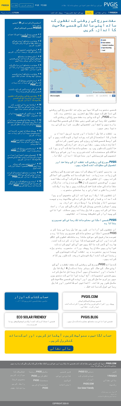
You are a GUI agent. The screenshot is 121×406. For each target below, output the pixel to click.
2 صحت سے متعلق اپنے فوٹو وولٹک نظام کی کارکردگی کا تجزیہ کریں (26, 43)
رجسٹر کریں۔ (26, 5)
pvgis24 (5, 5)
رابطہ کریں (18, 383)
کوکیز (67, 380)
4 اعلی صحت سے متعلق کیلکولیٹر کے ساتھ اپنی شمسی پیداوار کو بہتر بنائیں (25, 58)
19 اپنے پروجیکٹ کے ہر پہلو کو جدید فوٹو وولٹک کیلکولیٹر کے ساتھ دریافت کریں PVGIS (24, 183)
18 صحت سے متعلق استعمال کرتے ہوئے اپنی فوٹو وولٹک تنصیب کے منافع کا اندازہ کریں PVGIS (24, 174)
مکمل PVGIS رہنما (38, 371)
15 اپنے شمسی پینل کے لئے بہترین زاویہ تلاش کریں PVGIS (26, 149)
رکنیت (113, 384)
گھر (114, 371)
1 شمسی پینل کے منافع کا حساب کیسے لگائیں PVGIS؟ (24, 35)
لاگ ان (14, 5)
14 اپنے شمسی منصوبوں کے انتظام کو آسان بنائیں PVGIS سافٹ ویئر (26, 141)
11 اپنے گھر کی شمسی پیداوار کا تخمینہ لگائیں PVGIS (25, 114)
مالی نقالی (60, 348)
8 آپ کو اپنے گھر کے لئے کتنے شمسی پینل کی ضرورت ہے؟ (25, 90)
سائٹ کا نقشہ (17, 387)
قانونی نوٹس (63, 375)
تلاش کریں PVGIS (39, 375)
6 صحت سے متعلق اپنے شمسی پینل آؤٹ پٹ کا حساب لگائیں (26, 75)
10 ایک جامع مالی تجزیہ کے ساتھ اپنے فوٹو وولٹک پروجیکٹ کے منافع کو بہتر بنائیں (24, 106)
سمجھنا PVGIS (40, 380)
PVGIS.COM (88, 383)
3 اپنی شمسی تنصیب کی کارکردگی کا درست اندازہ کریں (24, 50)
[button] (74, 13)
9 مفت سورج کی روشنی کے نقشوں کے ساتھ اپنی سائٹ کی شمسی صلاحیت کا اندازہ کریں (24, 98)
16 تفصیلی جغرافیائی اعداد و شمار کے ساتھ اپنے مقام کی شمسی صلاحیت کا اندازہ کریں (24, 157)
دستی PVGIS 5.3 (86, 371)
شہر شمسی (65, 371)
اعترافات (65, 384)
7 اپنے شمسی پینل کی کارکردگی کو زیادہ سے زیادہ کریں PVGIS (26, 82)
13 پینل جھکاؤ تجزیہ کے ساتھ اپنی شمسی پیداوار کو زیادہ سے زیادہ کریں (24, 133)
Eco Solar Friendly (86, 387)
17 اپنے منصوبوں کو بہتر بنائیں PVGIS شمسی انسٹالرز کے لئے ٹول (24, 165)
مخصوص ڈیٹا (18, 379)
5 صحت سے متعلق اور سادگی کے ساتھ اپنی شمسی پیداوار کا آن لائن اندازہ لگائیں (25, 67)
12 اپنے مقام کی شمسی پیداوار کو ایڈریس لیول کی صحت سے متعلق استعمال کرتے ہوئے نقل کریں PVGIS (24, 123)
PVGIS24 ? (112, 375)
